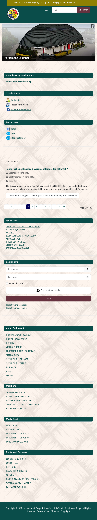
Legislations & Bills (16, 459)
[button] (87, 42)
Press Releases (14, 429)
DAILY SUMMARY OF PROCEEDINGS (22, 236)
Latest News (12, 425)
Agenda (10, 475)
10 (54, 206)
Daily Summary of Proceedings (22, 479)
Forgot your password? (16, 305)
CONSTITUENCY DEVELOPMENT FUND (23, 226)
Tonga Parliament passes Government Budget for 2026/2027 (37, 169)
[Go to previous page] (11, 206)
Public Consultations (17, 442)
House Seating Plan (16, 408)
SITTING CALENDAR (15, 245)
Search (84, 10)
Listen (13, 133)
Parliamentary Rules (17, 487)
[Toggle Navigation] (46, 10)
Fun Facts (11, 367)
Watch (13, 129)
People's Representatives (19, 400)
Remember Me (16, 283)
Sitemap (55, 511)
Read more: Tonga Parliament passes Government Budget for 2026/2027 (43, 195)
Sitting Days (12, 355)
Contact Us (15, 100)
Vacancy (10, 375)
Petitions (11, 467)
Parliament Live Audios (18, 438)
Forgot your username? (16, 308)
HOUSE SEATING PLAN (16, 242)
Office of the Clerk (16, 363)
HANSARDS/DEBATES (15, 230)
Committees (12, 463)
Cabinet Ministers (15, 392)
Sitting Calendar (18, 138)
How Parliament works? (18, 335)
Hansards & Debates (16, 471)
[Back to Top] (92, 515)
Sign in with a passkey (51, 290)
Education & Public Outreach (21, 351)
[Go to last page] (63, 206)
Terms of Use (43, 511)
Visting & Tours (14, 347)
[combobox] (64, 10)
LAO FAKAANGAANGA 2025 (17, 248)
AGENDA (10, 233)
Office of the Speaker (17, 359)
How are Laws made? (16, 339)
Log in (48, 298)
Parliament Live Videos (18, 434)
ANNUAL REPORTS (14, 239)
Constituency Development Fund (23, 404)
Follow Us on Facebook (20, 109)
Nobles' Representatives (19, 396)
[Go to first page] (6, 206)
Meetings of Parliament (18, 483)
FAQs (8, 371)
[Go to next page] (59, 206)
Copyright (65, 511)
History (10, 343)
